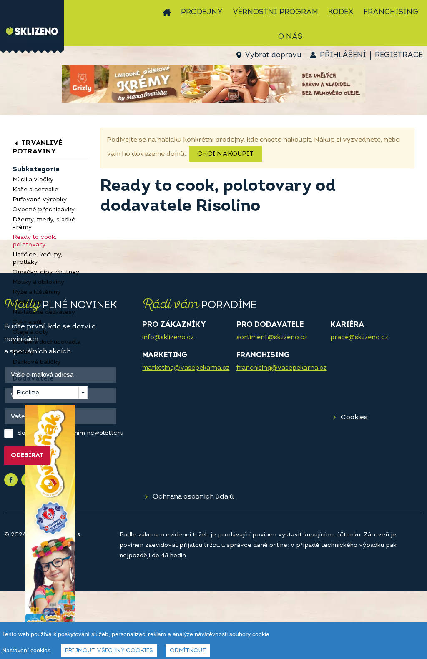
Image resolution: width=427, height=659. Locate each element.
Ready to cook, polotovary (35, 241)
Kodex (341, 12)
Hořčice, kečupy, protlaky (38, 259)
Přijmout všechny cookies (109, 651)
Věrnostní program (275, 12)
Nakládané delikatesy (44, 312)
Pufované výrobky (40, 200)
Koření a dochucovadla (46, 342)
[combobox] (50, 392)
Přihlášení (343, 55)
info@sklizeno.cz (168, 337)
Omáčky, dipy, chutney (46, 272)
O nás (290, 37)
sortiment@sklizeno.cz (271, 337)
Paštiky (23, 352)
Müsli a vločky (33, 180)
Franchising (391, 12)
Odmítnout (188, 651)
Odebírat (27, 456)
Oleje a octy (30, 332)
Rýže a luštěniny (36, 292)
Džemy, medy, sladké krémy (44, 224)
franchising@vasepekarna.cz (281, 368)
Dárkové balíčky (36, 362)
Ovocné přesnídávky (44, 210)
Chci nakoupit (225, 154)
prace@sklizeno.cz (359, 337)
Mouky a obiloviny (38, 282)
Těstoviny (27, 302)
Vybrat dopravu (273, 55)
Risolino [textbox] (27, 393)
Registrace (399, 55)
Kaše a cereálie (35, 190)
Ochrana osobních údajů (193, 496)
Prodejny (202, 12)
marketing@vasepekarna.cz (185, 368)
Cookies (354, 417)
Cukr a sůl (27, 322)
